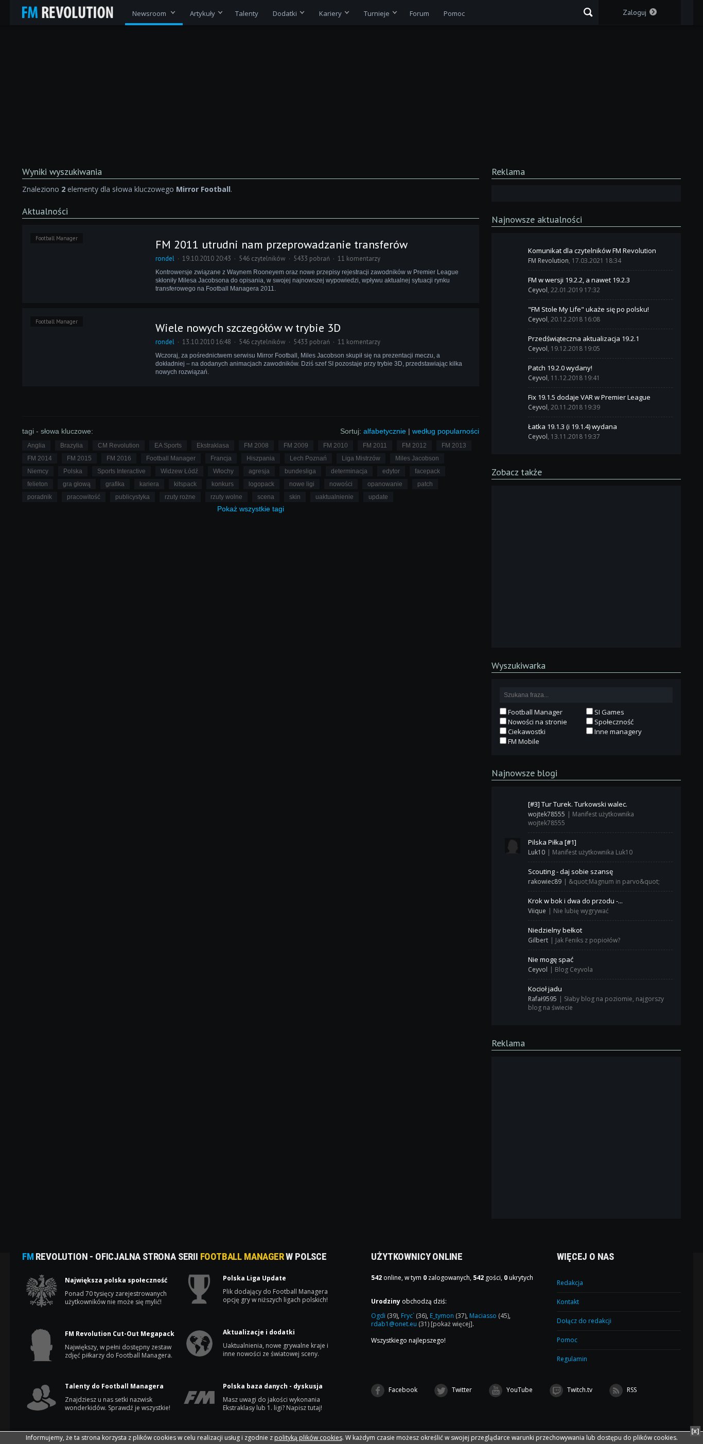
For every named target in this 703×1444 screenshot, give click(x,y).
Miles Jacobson (417, 458)
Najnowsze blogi (524, 773)
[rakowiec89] (512, 875)
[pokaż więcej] (451, 1324)
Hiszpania (261, 458)
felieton (37, 484)
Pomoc (567, 1339)
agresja (259, 471)
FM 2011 (375, 445)
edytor (391, 471)
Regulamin (572, 1358)
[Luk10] (512, 845)
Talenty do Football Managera (114, 1386)
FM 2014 (39, 458)
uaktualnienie (334, 497)
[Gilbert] (512, 933)
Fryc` (414, 1315)
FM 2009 (296, 445)
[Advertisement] (586, 566)
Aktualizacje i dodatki (259, 1332)
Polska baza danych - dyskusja (273, 1386)
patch (425, 484)
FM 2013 (454, 445)
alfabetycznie (384, 431)
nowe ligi (301, 484)
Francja (221, 458)
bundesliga (300, 471)
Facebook (402, 1389)
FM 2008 (256, 445)
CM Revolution (118, 445)
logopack (261, 484)
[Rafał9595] (512, 992)
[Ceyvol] (512, 283)
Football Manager (57, 238)
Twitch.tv (579, 1389)
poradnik (39, 497)
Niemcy (37, 471)
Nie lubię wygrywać (581, 910)
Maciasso (489, 1315)
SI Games (608, 712)
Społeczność (613, 722)
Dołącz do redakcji (584, 1320)
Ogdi (384, 1315)
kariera (149, 484)
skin (295, 497)
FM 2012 (414, 445)
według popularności (445, 431)
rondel (164, 258)
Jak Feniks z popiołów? (587, 940)
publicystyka (132, 497)
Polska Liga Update (254, 1278)
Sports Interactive (121, 471)
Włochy (223, 471)
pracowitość (83, 497)
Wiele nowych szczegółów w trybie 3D (248, 327)
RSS (631, 1389)
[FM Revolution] (72, 12)
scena (265, 497)
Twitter (461, 1389)
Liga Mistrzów (361, 458)
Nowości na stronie (536, 722)
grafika (115, 484)
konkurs (223, 484)
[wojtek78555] (512, 807)
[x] (695, 1431)
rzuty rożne (180, 497)
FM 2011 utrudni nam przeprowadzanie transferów (281, 244)
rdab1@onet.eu (400, 1324)
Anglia (36, 445)
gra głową (77, 484)
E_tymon (448, 1315)
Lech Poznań (308, 458)
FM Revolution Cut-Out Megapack (119, 1334)
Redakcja (570, 1282)
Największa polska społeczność (116, 1280)
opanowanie (384, 484)
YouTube (519, 1389)
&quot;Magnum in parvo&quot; (614, 881)
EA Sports (168, 445)
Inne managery (617, 731)
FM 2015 (79, 458)
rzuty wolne (226, 497)
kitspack (185, 484)
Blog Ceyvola (574, 969)
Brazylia (71, 445)
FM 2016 (119, 458)
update (378, 497)
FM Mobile (522, 741)
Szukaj (588, 12)
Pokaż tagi (250, 509)
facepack (427, 471)
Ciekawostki (526, 731)
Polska (72, 471)
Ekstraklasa (213, 445)
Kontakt (568, 1301)
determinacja (349, 471)
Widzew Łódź (179, 471)
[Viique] (512, 904)
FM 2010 (335, 445)
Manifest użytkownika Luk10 (592, 852)
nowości (341, 484)
